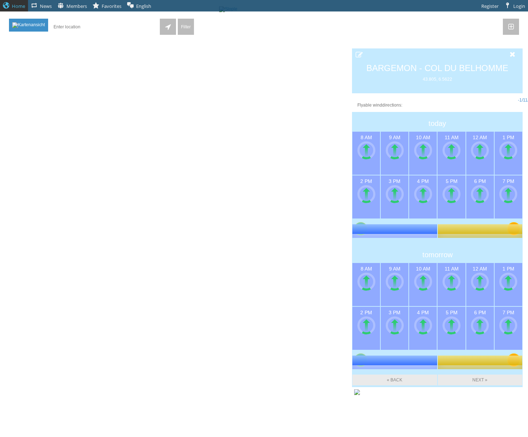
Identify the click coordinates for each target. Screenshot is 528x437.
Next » (479, 379)
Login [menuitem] (519, 6)
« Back (394, 379)
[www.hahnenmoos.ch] (357, 391)
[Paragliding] (511, 82)
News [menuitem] (46, 6)
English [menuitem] (143, 6)
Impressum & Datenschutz (264, 434)
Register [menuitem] (490, 6)
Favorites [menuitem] (111, 6)
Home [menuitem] (18, 6)
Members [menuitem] (76, 6)
